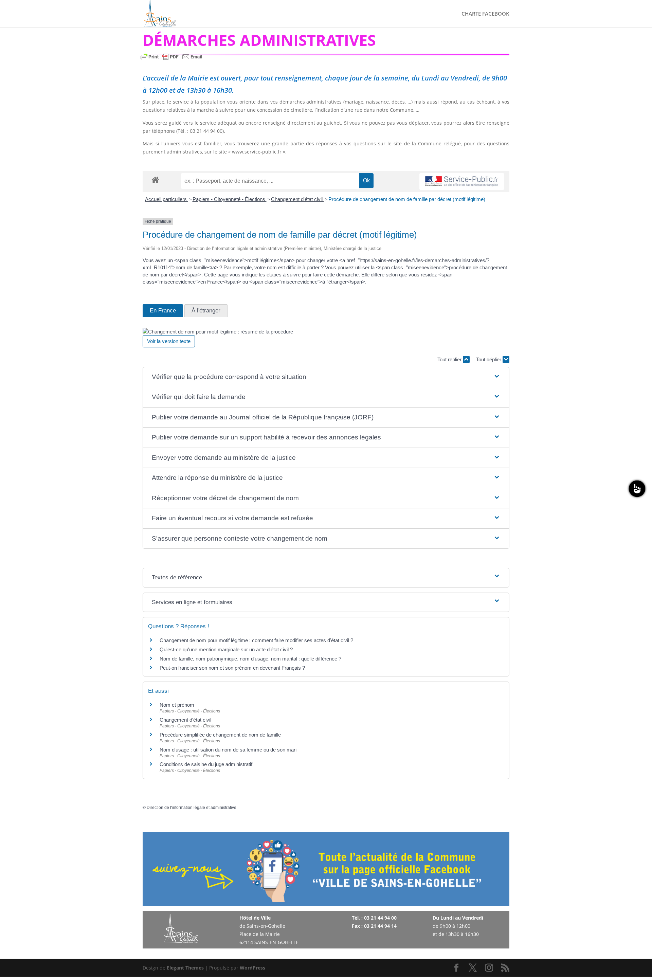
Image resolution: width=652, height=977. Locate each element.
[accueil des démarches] (155, 179)
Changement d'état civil (297, 199)
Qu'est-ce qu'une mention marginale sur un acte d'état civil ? (226, 649)
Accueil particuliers (166, 199)
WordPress (252, 967)
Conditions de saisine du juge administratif (206, 764)
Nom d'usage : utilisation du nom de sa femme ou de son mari (228, 750)
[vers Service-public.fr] (461, 181)
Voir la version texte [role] (169, 341)
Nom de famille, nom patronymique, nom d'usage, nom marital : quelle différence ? (250, 659)
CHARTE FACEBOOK (485, 14)
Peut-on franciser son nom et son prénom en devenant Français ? (232, 668)
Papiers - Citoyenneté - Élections (230, 199)
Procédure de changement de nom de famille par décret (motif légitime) (406, 199)
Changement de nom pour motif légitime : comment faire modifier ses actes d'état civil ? (256, 640)
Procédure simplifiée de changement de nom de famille (220, 735)
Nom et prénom (177, 705)
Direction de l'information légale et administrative (191, 807)
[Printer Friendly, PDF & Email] (171, 60)
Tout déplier (489, 359)
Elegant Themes (185, 967)
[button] (326, 377)
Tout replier (450, 359)
